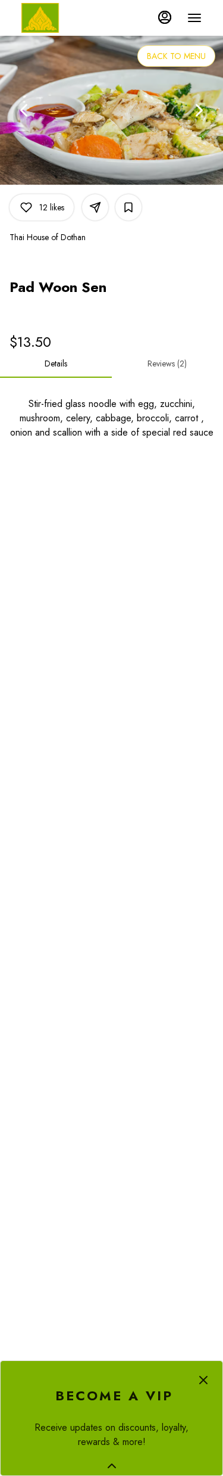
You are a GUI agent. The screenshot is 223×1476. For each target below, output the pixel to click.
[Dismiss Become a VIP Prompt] (203, 1380)
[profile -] (165, 17)
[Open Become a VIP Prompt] (112, 1466)
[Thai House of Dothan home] (74, 18)
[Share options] (95, 207)
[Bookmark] (128, 207)
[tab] (56, 363)
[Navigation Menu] (194, 18)
